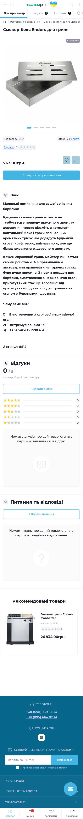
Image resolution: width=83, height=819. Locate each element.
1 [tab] (29, 128)
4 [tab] (48, 127)
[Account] (79, 5)
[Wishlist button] (66, 160)
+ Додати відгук (41, 389)
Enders (75, 138)
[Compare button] (76, 160)
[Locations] (72, 5)
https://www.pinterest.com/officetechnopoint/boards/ (41, 737)
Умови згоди (39, 768)
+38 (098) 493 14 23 (41, 712)
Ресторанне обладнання (25, 21)
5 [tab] (54, 127)
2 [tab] (36, 127)
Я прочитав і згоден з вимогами (44, 768)
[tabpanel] (41, 85)
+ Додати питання (41, 514)
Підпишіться (64, 759)
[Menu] (5, 5)
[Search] (12, 5)
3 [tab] (42, 127)
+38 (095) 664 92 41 (41, 717)
